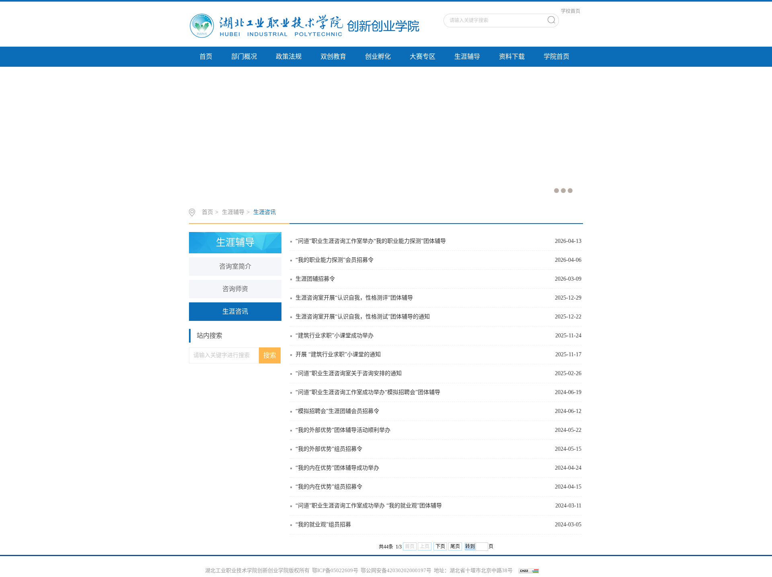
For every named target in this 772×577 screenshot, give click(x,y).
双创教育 (333, 56)
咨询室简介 (235, 266)
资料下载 (512, 56)
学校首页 (570, 11)
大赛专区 (422, 56)
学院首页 (556, 56)
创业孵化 (378, 56)
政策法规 (289, 56)
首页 (205, 56)
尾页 (455, 546)
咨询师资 (235, 288)
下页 (440, 546)
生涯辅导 (467, 56)
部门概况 (244, 56)
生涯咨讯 (264, 212)
